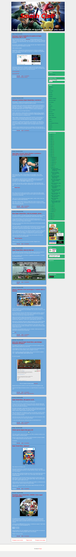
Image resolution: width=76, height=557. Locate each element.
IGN (15, 332)
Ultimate (50, 126)
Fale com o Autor (52, 100)
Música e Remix (52, 109)
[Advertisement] (29, 86)
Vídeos (18, 283)
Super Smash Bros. (30, 393)
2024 (51, 138)
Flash (50, 104)
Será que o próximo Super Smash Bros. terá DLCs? (26, 100)
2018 (51, 146)
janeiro (52, 211)
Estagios (50, 96)
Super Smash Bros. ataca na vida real (23, 250)
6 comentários (26, 392)
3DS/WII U (18, 77)
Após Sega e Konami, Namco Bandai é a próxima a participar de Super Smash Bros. (26, 154)
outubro (53, 160)
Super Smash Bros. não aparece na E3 (23, 399)
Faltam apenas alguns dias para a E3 (22, 430)
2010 (51, 215)
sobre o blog (51, 115)
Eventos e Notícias (24, 77)
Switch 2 (50, 121)
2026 (51, 134)
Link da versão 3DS (15, 73)
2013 (51, 154)
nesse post (28, 39)
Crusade (50, 92)
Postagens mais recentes (17, 540)
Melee (50, 107)
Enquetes (51, 94)
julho (52, 165)
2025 (51, 136)
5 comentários (26, 422)
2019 (51, 144)
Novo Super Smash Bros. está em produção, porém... (27, 213)
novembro (53, 159)
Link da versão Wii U (15, 71)
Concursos (51, 90)
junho (52, 167)
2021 (51, 141)
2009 (51, 216)
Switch (50, 119)
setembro (53, 162)
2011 (51, 213)
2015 (51, 151)
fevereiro (53, 209)
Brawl (50, 88)
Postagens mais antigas (40, 540)
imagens (25, 393)
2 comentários (26, 282)
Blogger (40, 548)
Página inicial (29, 540)
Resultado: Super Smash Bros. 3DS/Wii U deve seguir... (56, 201)
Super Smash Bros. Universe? (20, 446)
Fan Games (51, 102)
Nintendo (50, 111)
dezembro (53, 157)
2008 (51, 218)
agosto (52, 163)
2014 (51, 152)
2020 (51, 142)
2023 (51, 139)
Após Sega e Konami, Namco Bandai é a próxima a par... (55, 176)
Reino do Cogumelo (18, 238)
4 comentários (26, 443)
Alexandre (18, 130)
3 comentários (26, 130)
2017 (51, 147)
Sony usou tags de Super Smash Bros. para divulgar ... (56, 190)
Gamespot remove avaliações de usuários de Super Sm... (56, 169)
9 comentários (26, 206)
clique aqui (36, 383)
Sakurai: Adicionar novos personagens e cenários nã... (55, 186)
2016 (51, 149)
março (52, 208)
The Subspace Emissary (53, 123)
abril (52, 206)
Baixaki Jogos (17, 187)
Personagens (51, 113)
